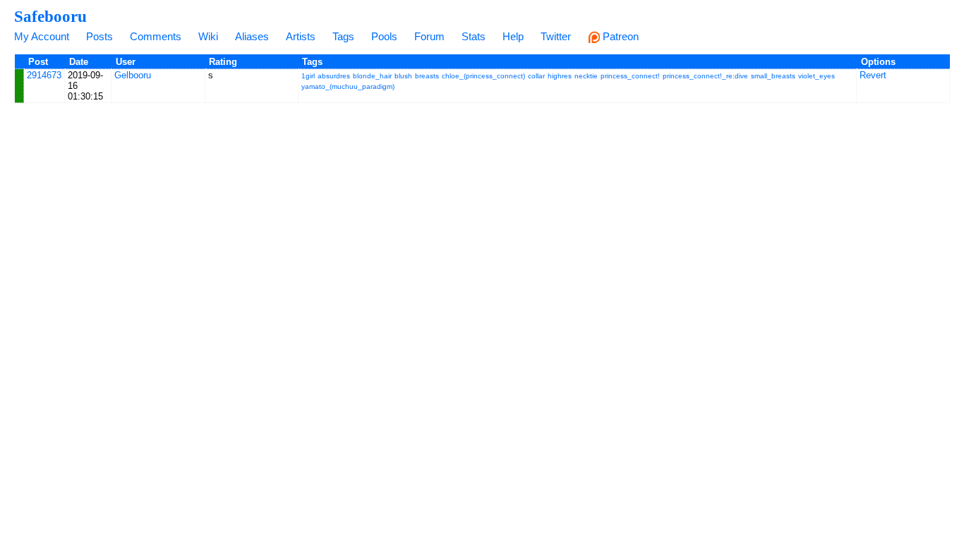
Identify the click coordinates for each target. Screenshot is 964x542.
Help (513, 36)
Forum (429, 36)
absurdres (334, 76)
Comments (155, 36)
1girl (308, 76)
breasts (427, 76)
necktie (586, 76)
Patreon (619, 36)
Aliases (252, 36)
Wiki (208, 36)
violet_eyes (816, 76)
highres (560, 76)
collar (536, 76)
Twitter (556, 36)
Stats (474, 36)
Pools (384, 36)
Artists (300, 36)
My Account (41, 36)
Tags (343, 36)
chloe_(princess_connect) (483, 76)
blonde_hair (372, 76)
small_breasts (773, 76)
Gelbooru (132, 75)
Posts (99, 36)
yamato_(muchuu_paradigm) (347, 86)
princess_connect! (630, 76)
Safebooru (50, 16)
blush (403, 76)
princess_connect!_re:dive (705, 76)
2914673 (44, 75)
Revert (873, 75)
